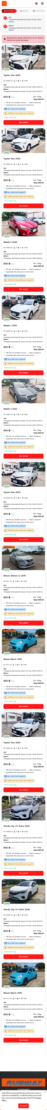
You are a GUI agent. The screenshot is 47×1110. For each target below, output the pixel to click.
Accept (23, 1105)
